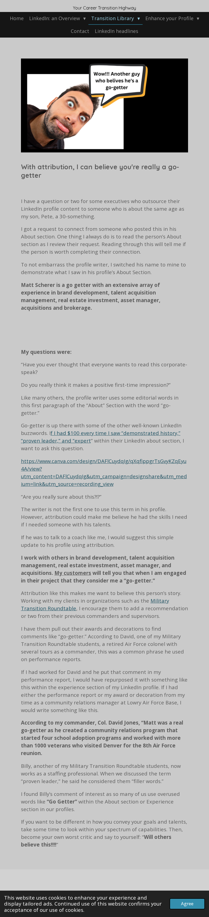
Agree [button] (187, 903)
